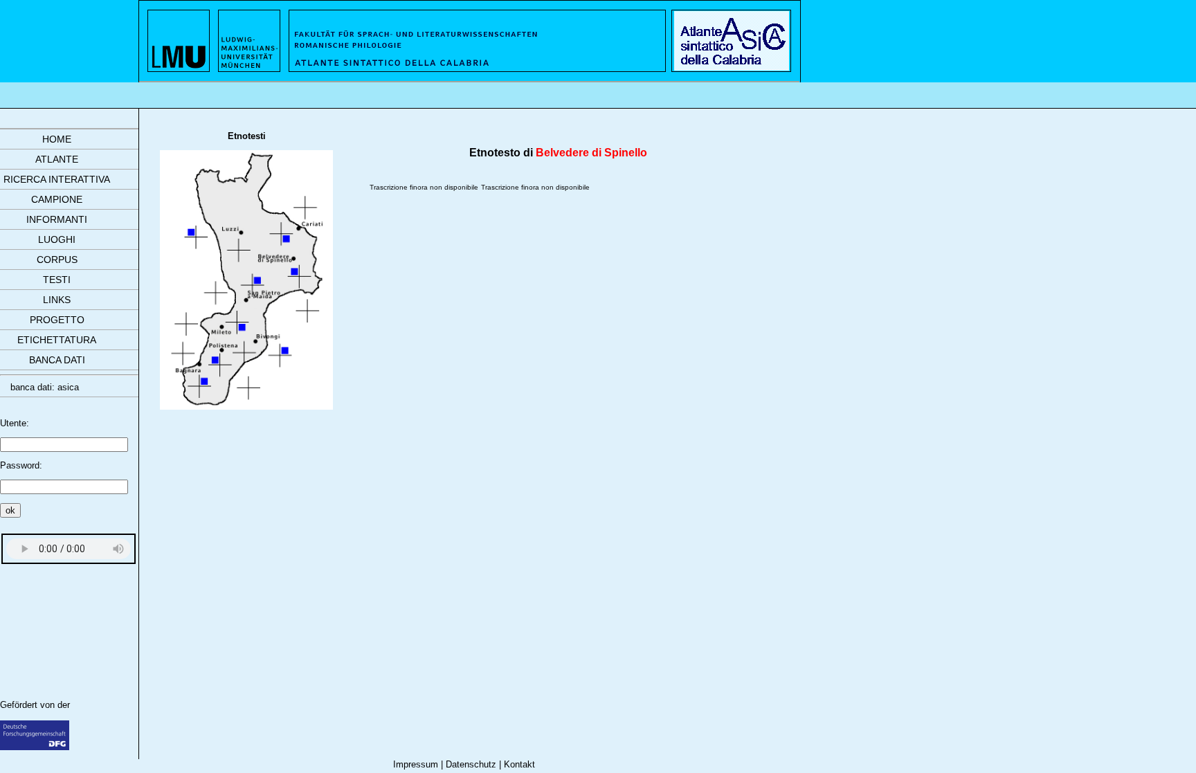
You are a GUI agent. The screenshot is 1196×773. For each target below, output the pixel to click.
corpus (57, 259)
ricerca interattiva (56, 179)
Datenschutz (471, 764)
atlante (56, 159)
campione (56, 199)
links (57, 299)
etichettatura (56, 339)
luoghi (56, 239)
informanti (56, 219)
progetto (57, 319)
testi (57, 279)
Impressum (415, 764)
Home (56, 139)
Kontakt (519, 764)
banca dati (57, 359)
